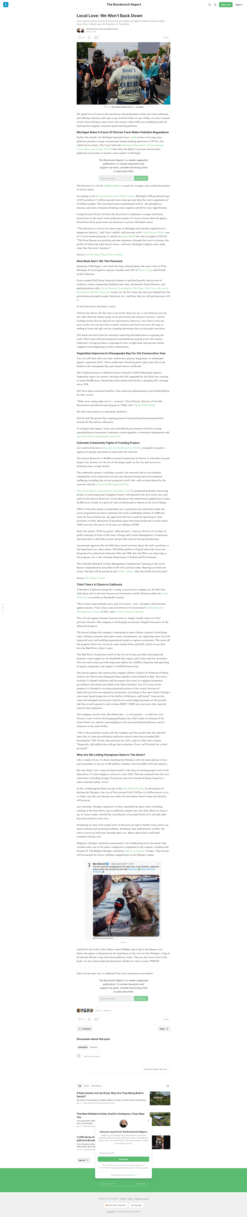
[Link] (73, 132)
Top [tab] (79, 1086)
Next (162, 1028)
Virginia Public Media (144, 405)
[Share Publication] (215, 4)
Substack (111, 1211)
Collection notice (141, 1198)
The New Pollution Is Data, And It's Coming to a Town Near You (111, 1115)
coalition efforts (112, 186)
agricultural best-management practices (98, 436)
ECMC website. (125, 571)
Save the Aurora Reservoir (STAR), (122, 448)
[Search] (209, 4)
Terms (130, 1198)
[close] (148, 1120)
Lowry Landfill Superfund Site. (112, 484)
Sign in (239, 4)
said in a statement (135, 851)
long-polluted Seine (133, 788)
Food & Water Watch (153, 232)
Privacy (123, 1198)
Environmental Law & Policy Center (115, 196)
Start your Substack (117, 1205)
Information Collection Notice (122, 1167)
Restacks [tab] (93, 1047)
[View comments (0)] (89, 37)
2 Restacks (107, 1010)
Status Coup (145, 270)
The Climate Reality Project (122, 106)
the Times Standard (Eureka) (129, 612)
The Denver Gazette (95, 578)
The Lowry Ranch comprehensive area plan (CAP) (103, 491)
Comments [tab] (82, 1047)
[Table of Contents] (3, 608)
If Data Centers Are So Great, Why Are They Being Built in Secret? (110, 1095)
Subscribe (226, 4)
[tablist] (88, 1047)
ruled (133, 137)
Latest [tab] (86, 1086)
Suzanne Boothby (111, 29)
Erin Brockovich (93, 29)
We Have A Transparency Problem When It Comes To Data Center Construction (111, 1100)
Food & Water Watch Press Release (104, 255)
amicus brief (128, 236)
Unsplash (139, 106)
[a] (160, 1142)
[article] (123, 1099)
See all (82, 1160)
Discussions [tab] (96, 1086)
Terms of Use (136, 1165)
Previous (86, 1028)
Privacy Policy (143, 1167)
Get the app (136, 1205)
